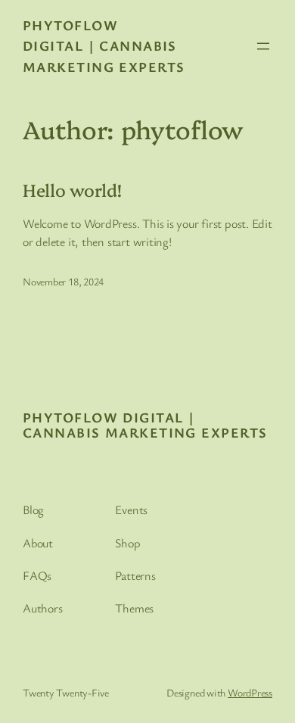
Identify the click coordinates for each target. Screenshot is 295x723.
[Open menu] (263, 46)
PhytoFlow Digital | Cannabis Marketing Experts (104, 46)
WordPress (250, 692)
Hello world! (72, 190)
